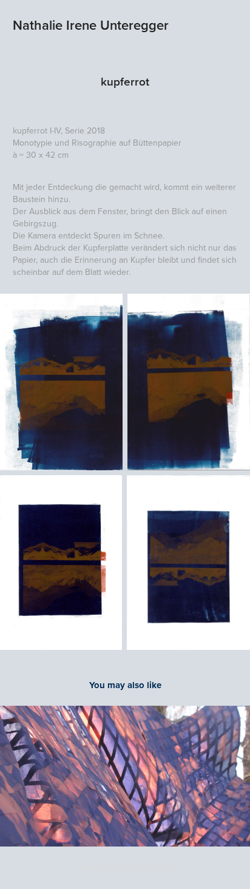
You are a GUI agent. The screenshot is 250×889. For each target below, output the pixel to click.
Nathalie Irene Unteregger (91, 25)
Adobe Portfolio (149, 868)
